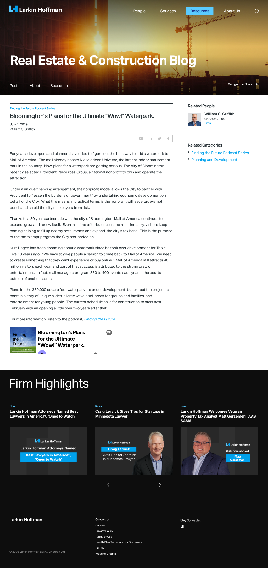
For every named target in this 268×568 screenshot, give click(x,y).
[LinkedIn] (182, 526)
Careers (100, 525)
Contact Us (102, 519)
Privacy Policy (104, 531)
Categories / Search (241, 84)
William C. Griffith (219, 114)
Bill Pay (99, 548)
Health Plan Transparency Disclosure (118, 542)
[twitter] (159, 138)
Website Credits (105, 554)
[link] (14, 89)
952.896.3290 (214, 119)
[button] (257, 11)
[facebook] (168, 138)
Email (208, 123)
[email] (141, 138)
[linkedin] (150, 138)
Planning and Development (214, 160)
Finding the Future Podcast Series (220, 153)
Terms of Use (103, 537)
